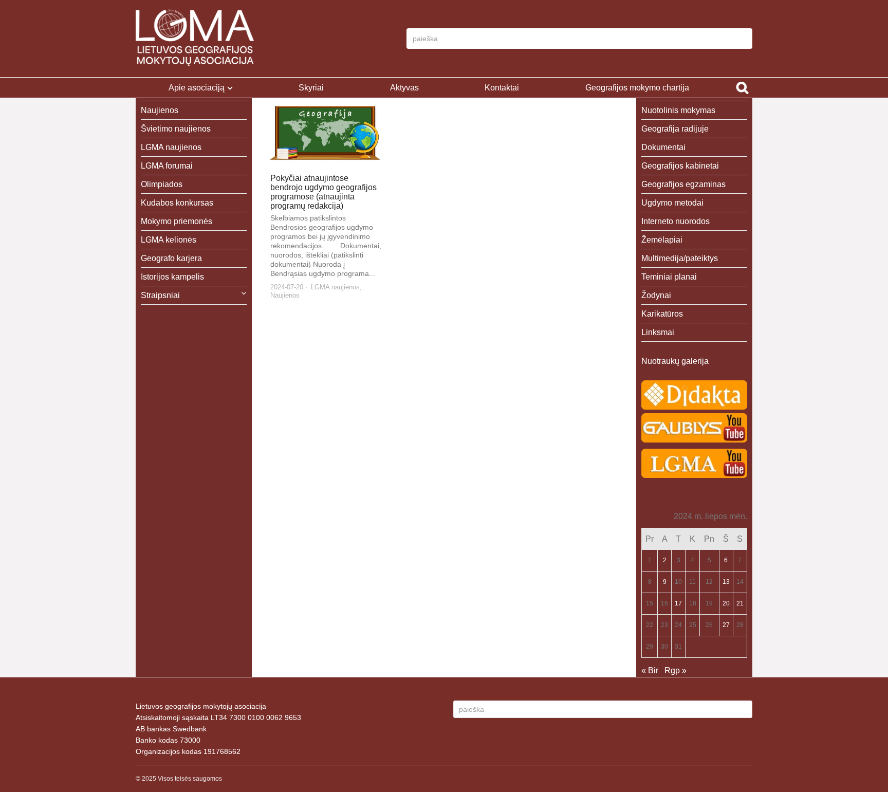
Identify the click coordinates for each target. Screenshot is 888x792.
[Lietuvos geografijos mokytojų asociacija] (195, 38)
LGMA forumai (167, 165)
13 (726, 581)
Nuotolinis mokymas (678, 110)
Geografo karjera (171, 258)
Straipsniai (160, 295)
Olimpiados (161, 184)
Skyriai (311, 87)
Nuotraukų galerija (675, 361)
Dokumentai (663, 147)
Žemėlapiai (661, 239)
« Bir (649, 670)
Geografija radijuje (675, 128)
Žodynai (656, 295)
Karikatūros (662, 313)
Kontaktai (502, 87)
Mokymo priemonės (176, 221)
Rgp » (675, 670)
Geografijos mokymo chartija (637, 87)
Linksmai (657, 332)
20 (726, 603)
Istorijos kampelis (172, 276)
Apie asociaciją (197, 87)
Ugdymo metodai (672, 202)
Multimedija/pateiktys (679, 258)
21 (740, 603)
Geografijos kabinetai (680, 165)
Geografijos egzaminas (683, 184)
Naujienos (285, 295)
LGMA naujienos (335, 287)
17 (678, 603)
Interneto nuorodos (675, 221)
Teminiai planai (669, 276)
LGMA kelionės (168, 239)
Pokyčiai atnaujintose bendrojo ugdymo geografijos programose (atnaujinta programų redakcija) (323, 192)
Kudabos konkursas (177, 202)
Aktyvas (404, 87)
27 (726, 625)
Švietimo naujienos (176, 128)
